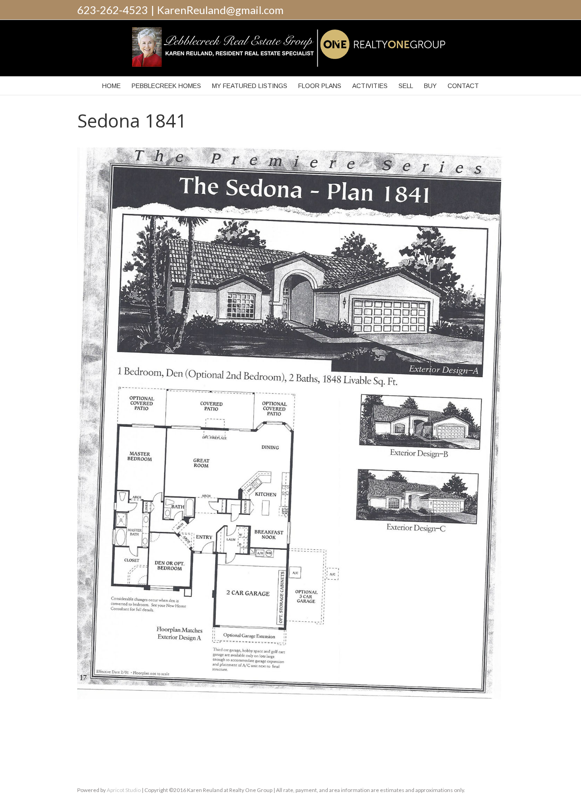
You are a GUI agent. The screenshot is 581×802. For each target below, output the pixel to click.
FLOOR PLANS (319, 85)
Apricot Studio (124, 790)
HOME (111, 85)
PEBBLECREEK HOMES (166, 85)
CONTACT (463, 85)
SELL (406, 85)
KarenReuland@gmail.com (220, 9)
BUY (430, 85)
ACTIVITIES (370, 85)
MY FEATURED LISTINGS (249, 85)
